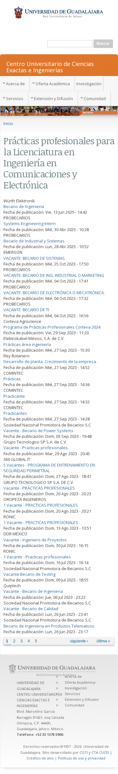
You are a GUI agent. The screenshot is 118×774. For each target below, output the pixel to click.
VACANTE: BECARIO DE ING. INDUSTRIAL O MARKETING (53, 275)
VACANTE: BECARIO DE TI (26, 310)
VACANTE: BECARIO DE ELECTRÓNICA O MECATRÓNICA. (54, 292)
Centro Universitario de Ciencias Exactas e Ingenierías (50, 66)
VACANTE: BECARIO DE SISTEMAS (34, 258)
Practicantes (15, 413)
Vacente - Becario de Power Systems (38, 430)
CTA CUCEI (100, 752)
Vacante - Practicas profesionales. (36, 447)
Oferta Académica (53, 83)
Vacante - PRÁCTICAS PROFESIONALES (39, 488)
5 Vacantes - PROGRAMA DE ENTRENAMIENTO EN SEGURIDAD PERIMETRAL (49, 467)
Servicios (14, 98)
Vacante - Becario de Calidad (30, 608)
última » (103, 641)
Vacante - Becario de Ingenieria (33, 591)
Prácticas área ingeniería (27, 344)
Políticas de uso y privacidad (81, 758)
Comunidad (95, 98)
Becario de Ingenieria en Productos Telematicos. (49, 626)
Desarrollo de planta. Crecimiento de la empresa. (50, 361)
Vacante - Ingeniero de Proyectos (35, 540)
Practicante (14, 396)
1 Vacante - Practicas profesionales (37, 557)
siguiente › (79, 641)
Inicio (8, 123)
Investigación (89, 83)
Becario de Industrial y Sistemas (34, 241)
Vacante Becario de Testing (29, 574)
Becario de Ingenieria (23, 206)
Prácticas (12, 379)
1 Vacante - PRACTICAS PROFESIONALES (40, 505)
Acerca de (15, 83)
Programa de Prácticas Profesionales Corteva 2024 (51, 327)
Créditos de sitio (40, 758)
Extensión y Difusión (53, 98)
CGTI (84, 752)
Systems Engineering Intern (29, 223)
